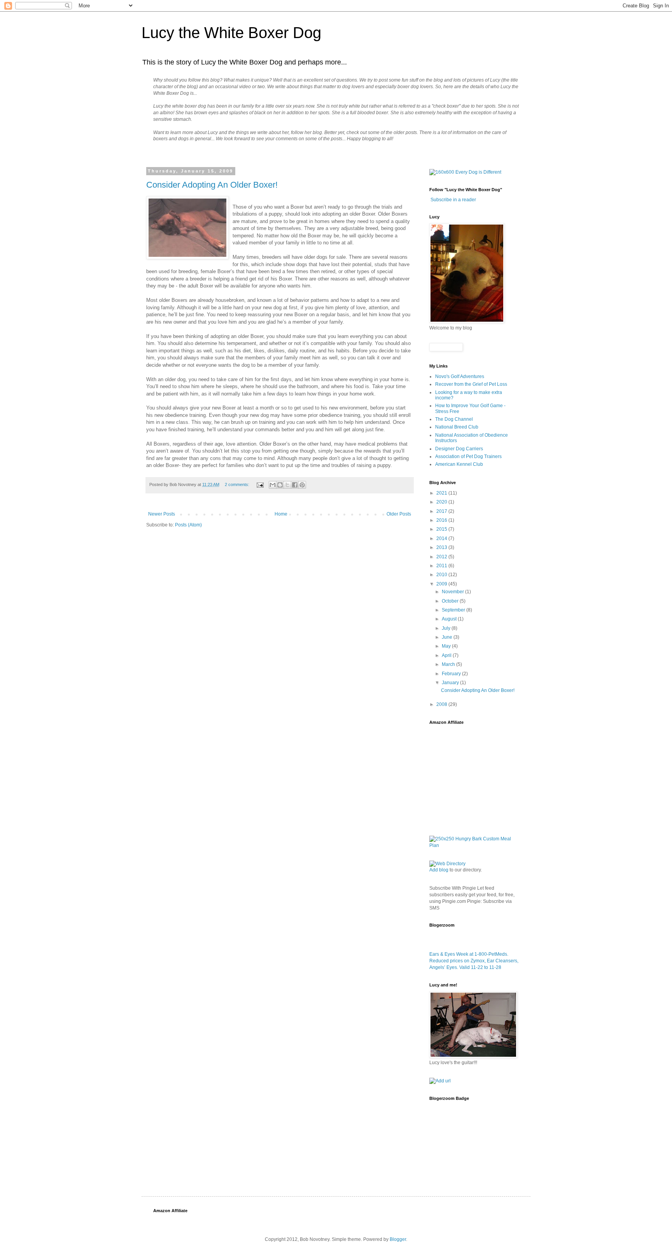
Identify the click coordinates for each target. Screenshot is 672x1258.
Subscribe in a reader (453, 199)
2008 (442, 704)
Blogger (398, 1239)
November (453, 591)
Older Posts (399, 514)
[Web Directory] (447, 863)
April (447, 655)
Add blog (438, 870)
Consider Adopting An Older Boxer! (212, 185)
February (452, 673)
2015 (442, 529)
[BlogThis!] (280, 485)
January (451, 682)
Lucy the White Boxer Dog (231, 32)
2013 (442, 547)
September (454, 610)
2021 (442, 493)
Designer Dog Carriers (459, 448)
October (451, 601)
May (447, 646)
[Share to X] (287, 485)
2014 (442, 538)
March (449, 664)
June (447, 637)
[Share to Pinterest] (302, 485)
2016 (442, 520)
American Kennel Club (459, 464)
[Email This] (272, 485)
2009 (442, 584)
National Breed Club (456, 427)
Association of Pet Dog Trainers (468, 456)
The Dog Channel (454, 419)
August (450, 619)
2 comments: (237, 484)
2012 (442, 556)
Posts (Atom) (188, 525)
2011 (442, 565)
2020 (442, 502)
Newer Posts (161, 514)
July (447, 628)
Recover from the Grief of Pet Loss (471, 384)
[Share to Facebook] (295, 485)
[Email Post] (260, 484)
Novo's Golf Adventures (459, 376)
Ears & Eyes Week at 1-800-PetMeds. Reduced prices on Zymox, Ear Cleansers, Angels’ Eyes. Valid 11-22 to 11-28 (473, 960)
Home (281, 514)
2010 (442, 574)
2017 (442, 511)
